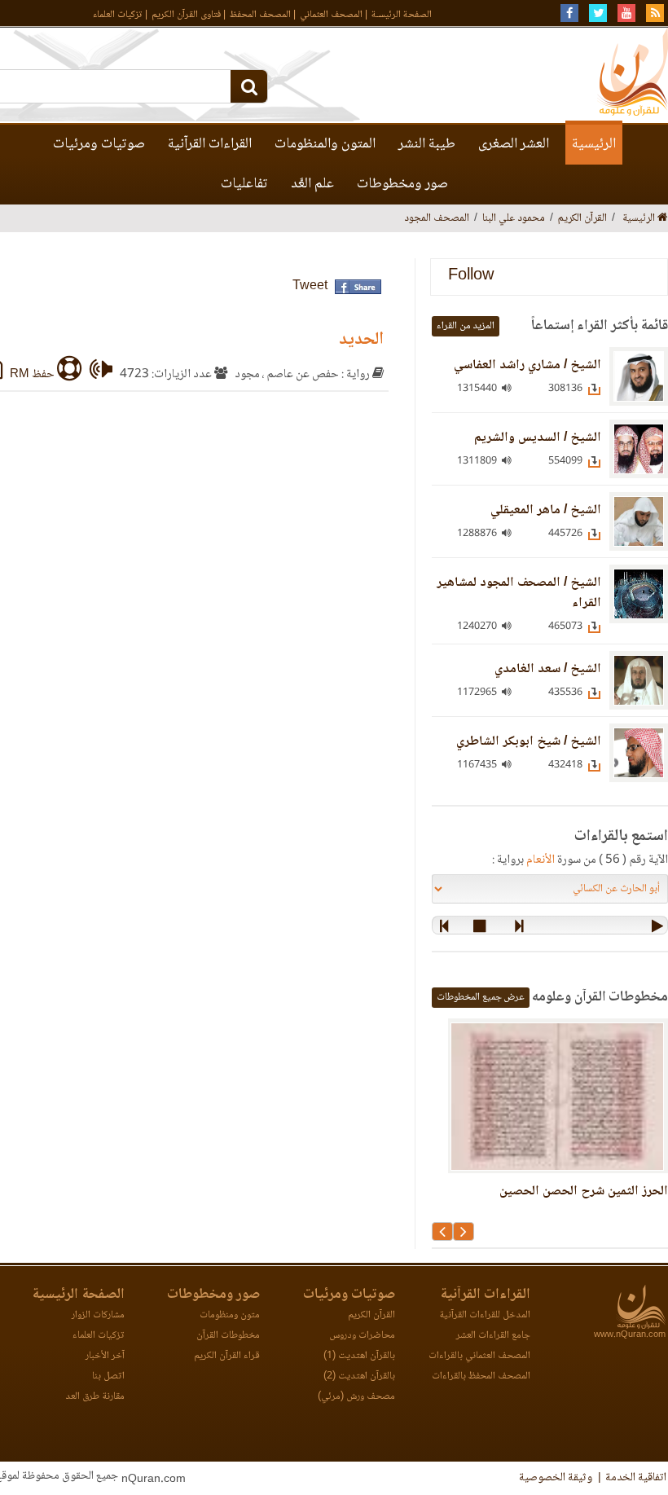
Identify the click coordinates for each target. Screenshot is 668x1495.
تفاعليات (244, 184)
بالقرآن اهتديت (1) (359, 1356)
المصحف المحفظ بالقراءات (481, 1376)
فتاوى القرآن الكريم (186, 15)
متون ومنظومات (230, 1315)
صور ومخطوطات (402, 184)
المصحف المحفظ (260, 15)
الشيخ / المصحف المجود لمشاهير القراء (519, 593)
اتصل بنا (108, 1376)
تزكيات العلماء (118, 15)
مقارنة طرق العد (95, 1396)
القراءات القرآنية (210, 144)
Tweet (309, 286)
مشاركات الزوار (98, 1315)
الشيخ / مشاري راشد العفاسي (527, 365)
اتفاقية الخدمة (635, 1478)
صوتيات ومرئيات (99, 144)
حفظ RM (33, 374)
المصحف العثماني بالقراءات (479, 1356)
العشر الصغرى (513, 144)
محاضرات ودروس (362, 1335)
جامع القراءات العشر (493, 1335)
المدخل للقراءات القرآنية (484, 1315)
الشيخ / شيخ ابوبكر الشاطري (528, 742)
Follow (471, 276)
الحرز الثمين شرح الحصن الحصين (583, 1192)
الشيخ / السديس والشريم (537, 438)
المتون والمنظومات (325, 144)
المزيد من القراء (465, 326)
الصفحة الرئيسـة (401, 15)
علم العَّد (312, 184)
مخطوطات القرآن (228, 1335)
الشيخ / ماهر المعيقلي (545, 510)
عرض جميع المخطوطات (481, 997)
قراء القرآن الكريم (227, 1356)
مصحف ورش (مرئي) (356, 1396)
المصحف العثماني (331, 15)
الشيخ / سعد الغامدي (547, 669)
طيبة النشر (426, 144)
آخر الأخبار (105, 1356)
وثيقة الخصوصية (555, 1478)
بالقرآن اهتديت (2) (359, 1376)
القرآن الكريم (371, 1315)
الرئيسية (594, 144)
